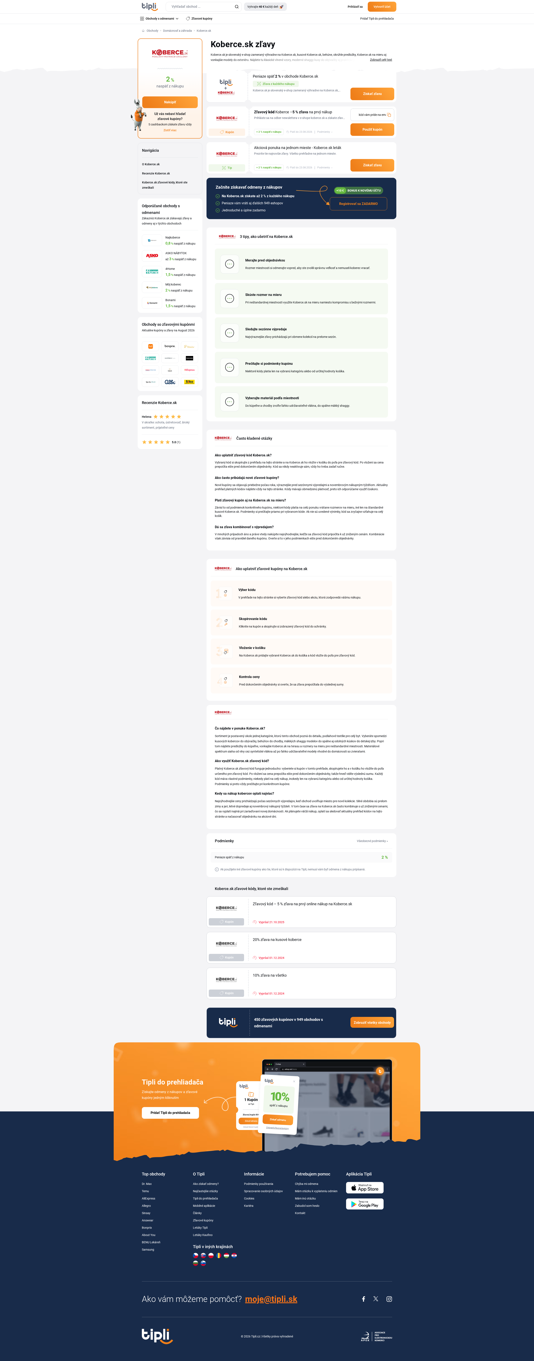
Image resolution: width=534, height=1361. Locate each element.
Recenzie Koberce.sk (156, 173)
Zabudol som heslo (307, 1205)
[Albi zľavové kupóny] (170, 382)
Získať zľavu (372, 94)
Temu (145, 1191)
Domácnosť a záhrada (177, 30)
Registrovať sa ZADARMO (358, 204)
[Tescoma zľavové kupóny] (189, 358)
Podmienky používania (258, 1184)
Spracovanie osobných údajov (263, 1191)
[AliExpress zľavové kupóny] (189, 370)
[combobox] (204, 7)
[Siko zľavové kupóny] (189, 382)
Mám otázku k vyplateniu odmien (316, 1191)
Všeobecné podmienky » (372, 841)
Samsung (148, 1249)
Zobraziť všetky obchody (372, 1023)
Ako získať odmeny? (206, 1184)
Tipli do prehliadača (205, 1198)
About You (148, 1235)
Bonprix (147, 1227)
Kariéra (248, 1205)
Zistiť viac (170, 130)
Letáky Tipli (200, 1227)
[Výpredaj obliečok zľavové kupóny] (150, 382)
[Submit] (236, 7)
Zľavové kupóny (203, 1220)
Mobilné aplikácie (204, 1205)
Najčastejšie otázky (205, 1191)
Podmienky (323, 131)
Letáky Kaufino (203, 1235)
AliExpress (148, 1198)
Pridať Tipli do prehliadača (170, 1113)
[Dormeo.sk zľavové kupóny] (170, 358)
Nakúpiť (170, 102)
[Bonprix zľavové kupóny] (170, 346)
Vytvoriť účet (382, 6)
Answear (147, 1220)
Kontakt (300, 1213)
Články (197, 1213)
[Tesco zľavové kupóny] (150, 370)
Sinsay (146, 1213)
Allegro (146, 1205)
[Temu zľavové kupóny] (150, 346)
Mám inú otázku (305, 1198)
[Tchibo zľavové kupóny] (189, 346)
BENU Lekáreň (151, 1242)
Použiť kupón (372, 129)
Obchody (152, 30)
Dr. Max (147, 1184)
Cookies (249, 1198)
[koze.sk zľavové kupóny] (170, 370)
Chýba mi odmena (306, 1184)
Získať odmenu (278, 1120)
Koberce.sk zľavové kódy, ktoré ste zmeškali (165, 185)
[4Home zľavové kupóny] (150, 358)
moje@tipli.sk (271, 1299)
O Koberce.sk (151, 164)
